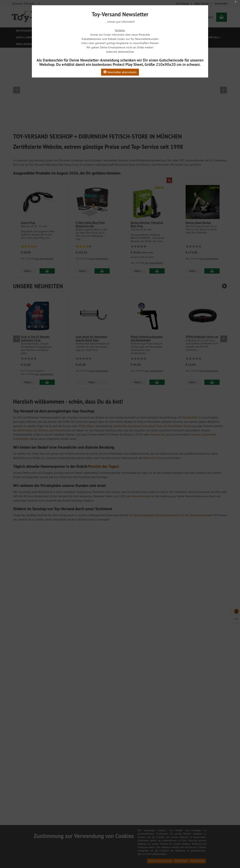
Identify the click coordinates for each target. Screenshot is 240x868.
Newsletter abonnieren (121, 72)
